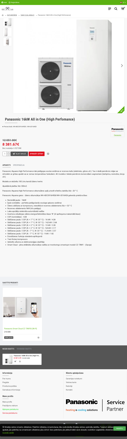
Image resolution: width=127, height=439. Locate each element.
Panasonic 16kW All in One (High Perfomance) (27, 356)
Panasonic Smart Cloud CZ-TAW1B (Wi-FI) (20, 329)
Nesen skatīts (8, 349)
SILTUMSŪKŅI (12, 15)
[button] (15, 65)
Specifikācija (18, 165)
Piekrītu (119, 428)
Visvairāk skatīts (24, 349)
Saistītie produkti (10, 283)
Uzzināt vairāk (8, 433)
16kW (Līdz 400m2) (27, 15)
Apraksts (6, 165)
